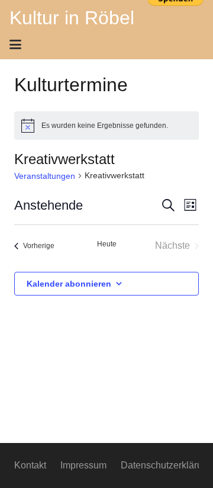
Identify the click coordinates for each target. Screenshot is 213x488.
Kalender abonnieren (69, 283)
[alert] (106, 125)
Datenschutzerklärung (167, 465)
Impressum (83, 465)
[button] (103, 44)
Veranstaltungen (44, 176)
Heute (107, 244)
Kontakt (30, 465)
